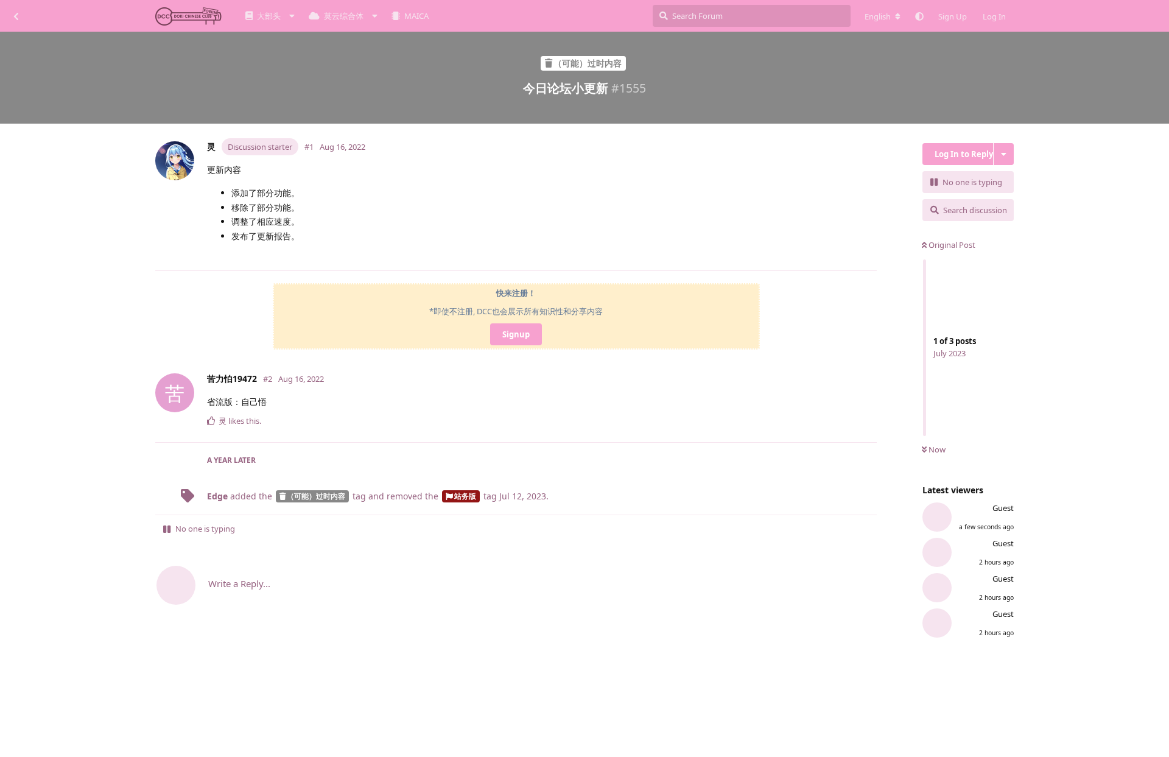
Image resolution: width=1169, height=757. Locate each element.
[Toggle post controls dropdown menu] (870, 256)
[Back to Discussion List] (16, 16)
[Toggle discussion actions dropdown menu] (1004, 154)
